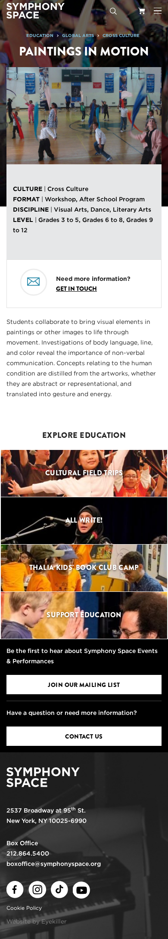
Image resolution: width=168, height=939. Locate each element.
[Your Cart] (141, 11)
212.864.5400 (27, 853)
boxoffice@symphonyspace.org (53, 863)
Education (39, 35)
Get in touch (76, 288)
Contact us (84, 736)
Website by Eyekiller (36, 921)
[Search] (113, 11)
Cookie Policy (24, 908)
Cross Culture (121, 35)
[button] (158, 11)
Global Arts (78, 35)
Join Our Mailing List (84, 684)
